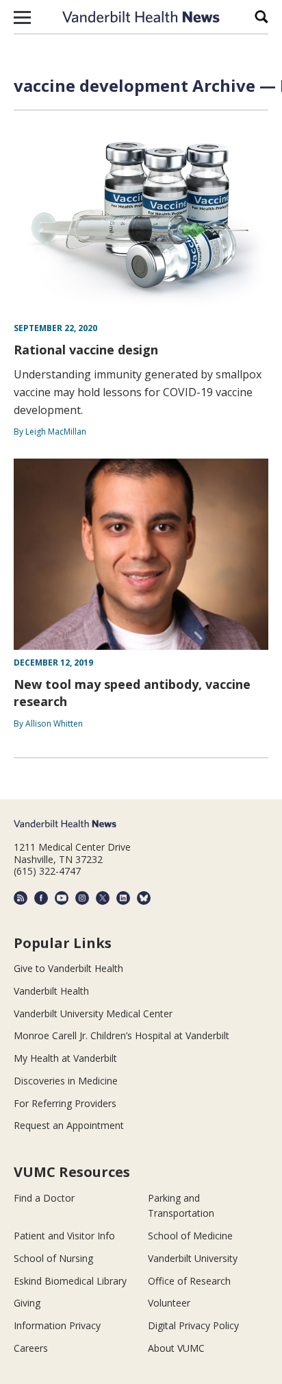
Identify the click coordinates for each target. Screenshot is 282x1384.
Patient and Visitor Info (64, 1235)
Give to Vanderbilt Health (68, 968)
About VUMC (176, 1348)
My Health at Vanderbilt (65, 1058)
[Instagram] (82, 898)
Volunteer (169, 1302)
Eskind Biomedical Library (70, 1280)
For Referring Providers (65, 1103)
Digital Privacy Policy (193, 1325)
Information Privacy (57, 1325)
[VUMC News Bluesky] (144, 898)
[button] (22, 17)
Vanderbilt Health (51, 990)
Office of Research (189, 1280)
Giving (27, 1302)
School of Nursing (53, 1258)
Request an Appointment (69, 1125)
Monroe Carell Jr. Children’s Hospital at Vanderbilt (121, 1035)
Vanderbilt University (193, 1258)
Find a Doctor (44, 1197)
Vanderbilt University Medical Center (93, 1013)
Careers (31, 1348)
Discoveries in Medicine (66, 1080)
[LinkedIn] (123, 898)
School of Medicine (190, 1235)
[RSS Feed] (20, 898)
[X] (103, 898)
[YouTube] (61, 898)
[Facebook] (41, 898)
